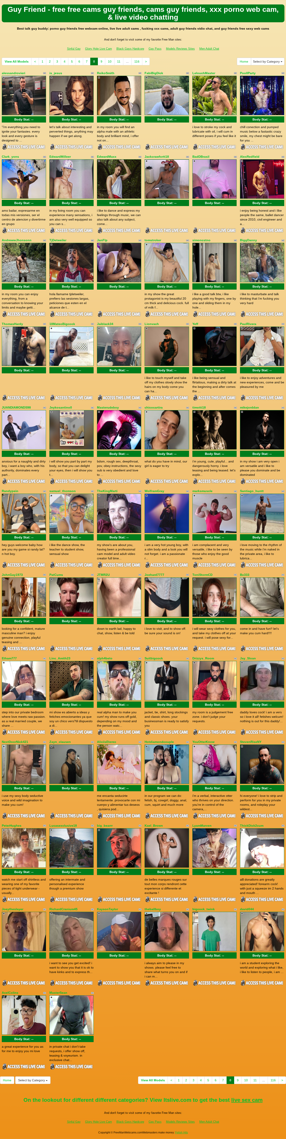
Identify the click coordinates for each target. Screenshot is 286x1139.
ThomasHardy (12, 324)
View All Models (17, 61)
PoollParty (248, 73)
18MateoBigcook (62, 324)
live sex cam (247, 1100)
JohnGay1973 (12, 575)
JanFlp (102, 240)
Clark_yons (10, 156)
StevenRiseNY (250, 742)
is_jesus (55, 73)
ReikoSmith (105, 73)
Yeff (195, 324)
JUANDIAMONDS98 (16, 407)
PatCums (56, 575)
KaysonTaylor (107, 909)
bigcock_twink (203, 909)
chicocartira (154, 407)
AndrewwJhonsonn (17, 240)
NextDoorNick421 (15, 742)
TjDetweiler (57, 240)
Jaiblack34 (105, 324)
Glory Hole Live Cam (98, 48)
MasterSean (58, 992)
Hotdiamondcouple (159, 742)
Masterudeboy (108, 407)
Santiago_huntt (252, 491)
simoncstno (201, 240)
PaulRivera (248, 324)
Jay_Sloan (248, 658)
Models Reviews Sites (180, 48)
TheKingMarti (107, 491)
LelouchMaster (203, 73)
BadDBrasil (200, 156)
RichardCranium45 (63, 909)
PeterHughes (11, 825)
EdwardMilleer (60, 156)
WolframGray (154, 491)
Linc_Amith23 (59, 658)
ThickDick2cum (251, 825)
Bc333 (244, 575)
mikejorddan (249, 407)
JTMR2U (103, 575)
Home (244, 61)
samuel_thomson (62, 491)
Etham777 (9, 658)
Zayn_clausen (60, 742)
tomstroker (153, 240)
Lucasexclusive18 (63, 825)
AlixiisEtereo (106, 742)
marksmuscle (202, 491)
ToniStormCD (202, 575)
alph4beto (104, 658)
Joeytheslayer (12, 909)
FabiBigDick (154, 73)
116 (136, 61)
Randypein (10, 491)
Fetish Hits (181, 1132)
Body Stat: (24, 119)
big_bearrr (105, 825)
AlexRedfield (249, 156)
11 (118, 61)
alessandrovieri (13, 73)
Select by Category (267, 61)
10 (109, 61)
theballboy (153, 909)
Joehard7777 (154, 575)
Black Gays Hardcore (130, 48)
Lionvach (152, 324)
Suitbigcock (154, 658)
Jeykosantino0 (60, 407)
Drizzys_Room (203, 658)
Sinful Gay (74, 48)
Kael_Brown (154, 825)
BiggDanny (248, 240)
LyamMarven (202, 825)
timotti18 (199, 407)
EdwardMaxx (106, 156)
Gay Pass (155, 48)
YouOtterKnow (203, 742)
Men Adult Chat (209, 48)
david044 (247, 909)
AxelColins (10, 992)
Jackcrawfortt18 (157, 156)
